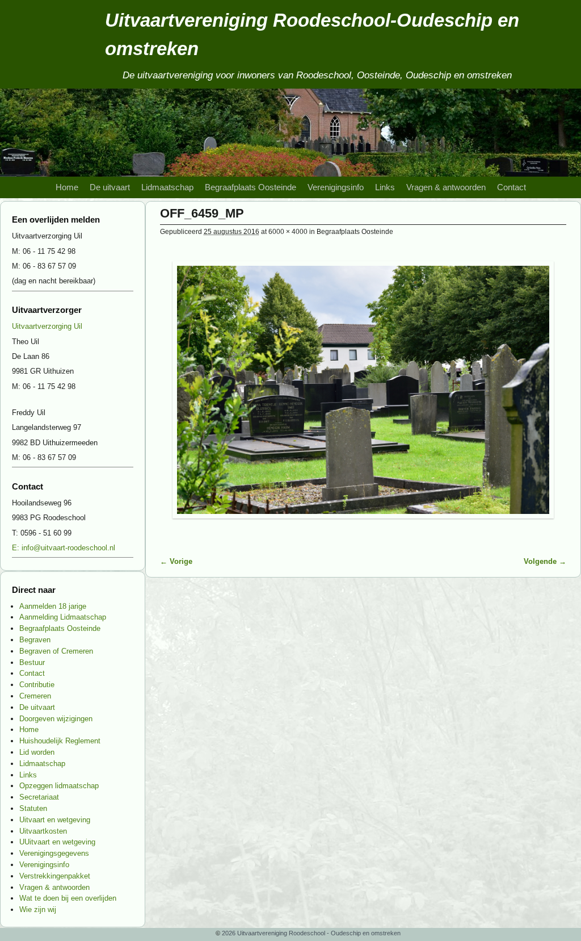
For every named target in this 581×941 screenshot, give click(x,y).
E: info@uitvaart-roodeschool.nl (63, 547)
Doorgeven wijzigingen (55, 718)
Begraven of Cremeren (56, 651)
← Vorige (176, 561)
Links (385, 187)
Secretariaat (39, 797)
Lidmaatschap (167, 187)
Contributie (36, 684)
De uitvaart (110, 187)
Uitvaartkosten (43, 831)
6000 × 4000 (288, 231)
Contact (511, 187)
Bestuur (32, 662)
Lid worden (36, 752)
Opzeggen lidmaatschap (59, 785)
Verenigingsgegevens (54, 853)
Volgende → (545, 561)
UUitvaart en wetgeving (57, 842)
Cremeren (35, 696)
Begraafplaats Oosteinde (250, 187)
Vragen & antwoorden (446, 187)
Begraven (34, 639)
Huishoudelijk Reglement (59, 741)
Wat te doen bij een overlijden (67, 898)
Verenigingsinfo (336, 187)
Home (67, 187)
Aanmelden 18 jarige (52, 606)
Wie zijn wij (37, 909)
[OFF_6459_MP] (363, 389)
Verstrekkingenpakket (54, 876)
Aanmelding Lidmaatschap (62, 617)
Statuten (33, 808)
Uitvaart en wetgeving (54, 819)
